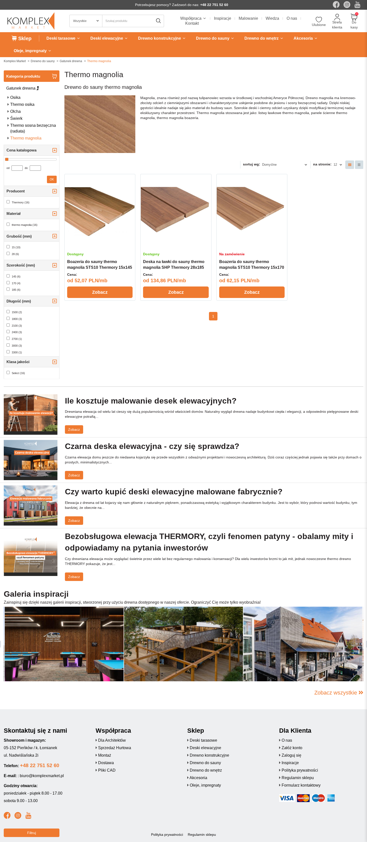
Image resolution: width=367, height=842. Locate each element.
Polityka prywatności (300, 770)
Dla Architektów (112, 740)
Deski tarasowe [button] (61, 38)
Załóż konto (292, 748)
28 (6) (15, 254)
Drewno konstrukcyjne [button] (160, 38)
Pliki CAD (107, 770)
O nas (292, 18)
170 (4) (16, 283)
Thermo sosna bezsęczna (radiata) (33, 128)
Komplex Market (15, 61)
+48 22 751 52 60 (214, 5)
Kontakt (192, 23)
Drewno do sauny (43, 61)
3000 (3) (17, 345)
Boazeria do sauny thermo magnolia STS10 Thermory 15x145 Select (99, 267)
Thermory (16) (20, 202)
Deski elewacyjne (205, 748)
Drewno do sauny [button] (213, 38)
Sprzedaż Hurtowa (114, 748)
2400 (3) (17, 332)
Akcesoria (198, 778)
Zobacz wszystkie (336, 693)
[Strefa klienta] (337, 17)
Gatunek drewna (71, 61)
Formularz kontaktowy (301, 785)
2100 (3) (17, 325)
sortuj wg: (251, 164)
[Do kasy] (354, 17)
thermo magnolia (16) (24, 224)
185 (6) (16, 289)
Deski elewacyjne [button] (107, 38)
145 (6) (16, 276)
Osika (15, 97)
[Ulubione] (318, 20)
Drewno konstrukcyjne (209, 755)
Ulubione (319, 25)
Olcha (15, 111)
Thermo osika (22, 104)
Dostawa (106, 763)
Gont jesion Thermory (152, 670)
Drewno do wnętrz (206, 770)
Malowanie (248, 18)
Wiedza (272, 18)
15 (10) (16, 247)
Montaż (104, 755)
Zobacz (100, 292)
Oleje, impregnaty (205, 785)
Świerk (16, 118)
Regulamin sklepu (298, 778)
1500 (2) (17, 312)
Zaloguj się (291, 755)
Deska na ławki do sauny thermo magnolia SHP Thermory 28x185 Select (173, 267)
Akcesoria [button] (304, 38)
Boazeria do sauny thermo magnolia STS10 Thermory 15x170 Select (251, 267)
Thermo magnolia (25, 138)
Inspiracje (222, 18)
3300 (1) (17, 352)
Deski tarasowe (203, 740)
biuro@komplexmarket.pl (42, 776)
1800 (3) (17, 318)
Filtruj (31, 833)
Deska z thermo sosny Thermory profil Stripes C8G (60, 670)
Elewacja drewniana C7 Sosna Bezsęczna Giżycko (298, 670)
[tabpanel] (183, 644)
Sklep (24, 38)
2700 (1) (17, 338)
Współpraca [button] (191, 18)
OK (52, 179)
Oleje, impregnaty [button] (31, 51)
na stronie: (322, 164)
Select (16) (18, 373)
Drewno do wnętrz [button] (262, 38)
